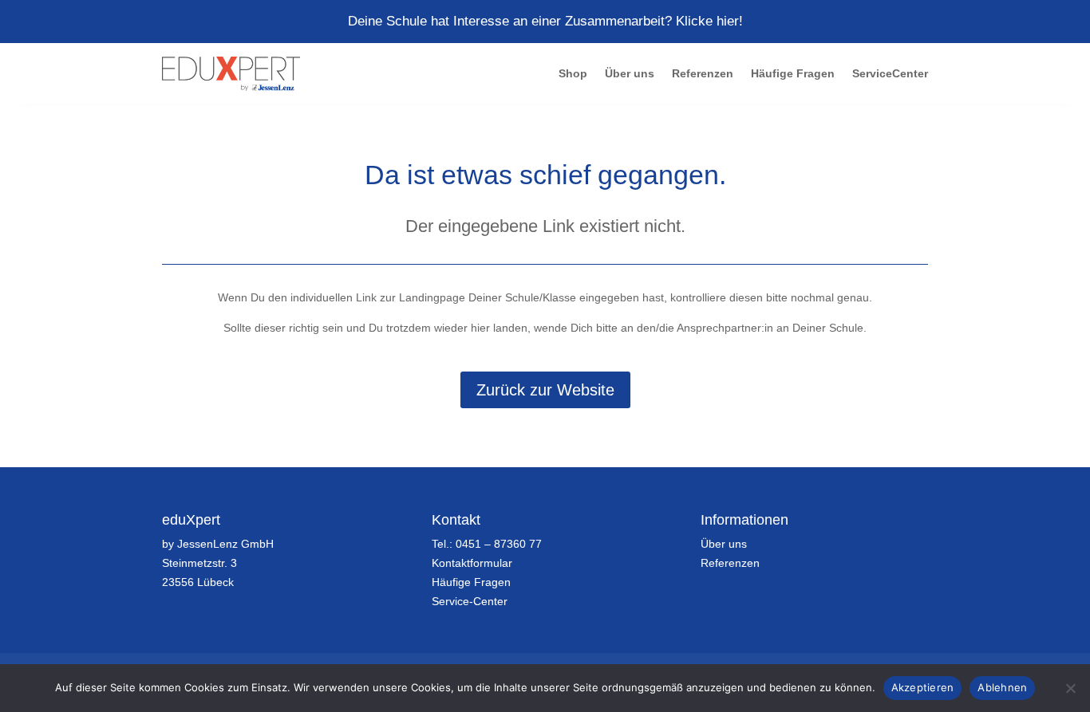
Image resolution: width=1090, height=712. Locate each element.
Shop (573, 73)
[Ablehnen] (1070, 688)
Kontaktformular (472, 563)
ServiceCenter (890, 73)
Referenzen (702, 73)
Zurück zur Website (545, 390)
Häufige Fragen (793, 73)
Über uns (629, 73)
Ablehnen (1002, 687)
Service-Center (469, 601)
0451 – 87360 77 (499, 543)
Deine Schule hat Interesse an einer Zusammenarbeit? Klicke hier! (545, 21)
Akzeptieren (922, 687)
